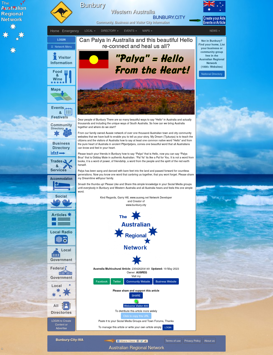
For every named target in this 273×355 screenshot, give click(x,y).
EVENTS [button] (129, 30)
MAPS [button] (146, 30)
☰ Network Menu (61, 46)
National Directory (211, 74)
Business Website (166, 281)
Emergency (70, 30)
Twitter (117, 281)
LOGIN (168, 327)
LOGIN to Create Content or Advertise (61, 324)
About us (209, 340)
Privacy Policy (192, 340)
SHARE (136, 295)
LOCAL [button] (89, 30)
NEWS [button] (214, 30)
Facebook (102, 281)
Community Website (138, 281)
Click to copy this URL (136, 316)
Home (54, 30)
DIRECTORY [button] (109, 30)
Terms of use (173, 340)
